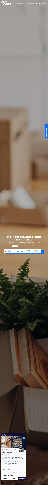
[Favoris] (36, 4)
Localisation (9, 250)
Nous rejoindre (30, 3)
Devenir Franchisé (21, 3)
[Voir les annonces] (42, 251)
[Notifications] (39, 4)
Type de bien (17, 250)
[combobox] (19, 251)
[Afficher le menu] (45, 4)
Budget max (36, 250)
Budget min (28, 250)
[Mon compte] (42, 4)
